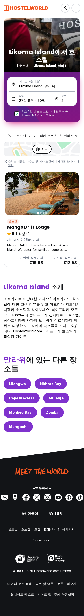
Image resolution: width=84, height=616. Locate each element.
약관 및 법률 (44, 584)
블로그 (12, 529)
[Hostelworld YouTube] (58, 497)
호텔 (37, 529)
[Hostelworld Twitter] (36, 497)
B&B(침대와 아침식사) (60, 529)
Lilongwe (17, 384)
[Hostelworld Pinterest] (69, 497)
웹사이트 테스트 (22, 594)
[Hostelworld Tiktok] (79, 497)
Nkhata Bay (50, 384)
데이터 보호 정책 (19, 584)
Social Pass (42, 540)
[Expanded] (9, 135)
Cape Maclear (21, 398)
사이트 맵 (45, 594)
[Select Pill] (65, 8)
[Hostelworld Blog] (4, 497)
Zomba (52, 412)
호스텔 (13, 221)
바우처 (71, 584)
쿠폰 (60, 584)
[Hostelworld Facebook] (26, 497)
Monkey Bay (20, 412)
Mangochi (18, 426)
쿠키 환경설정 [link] (64, 594)
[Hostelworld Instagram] (47, 497)
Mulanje (56, 398)
